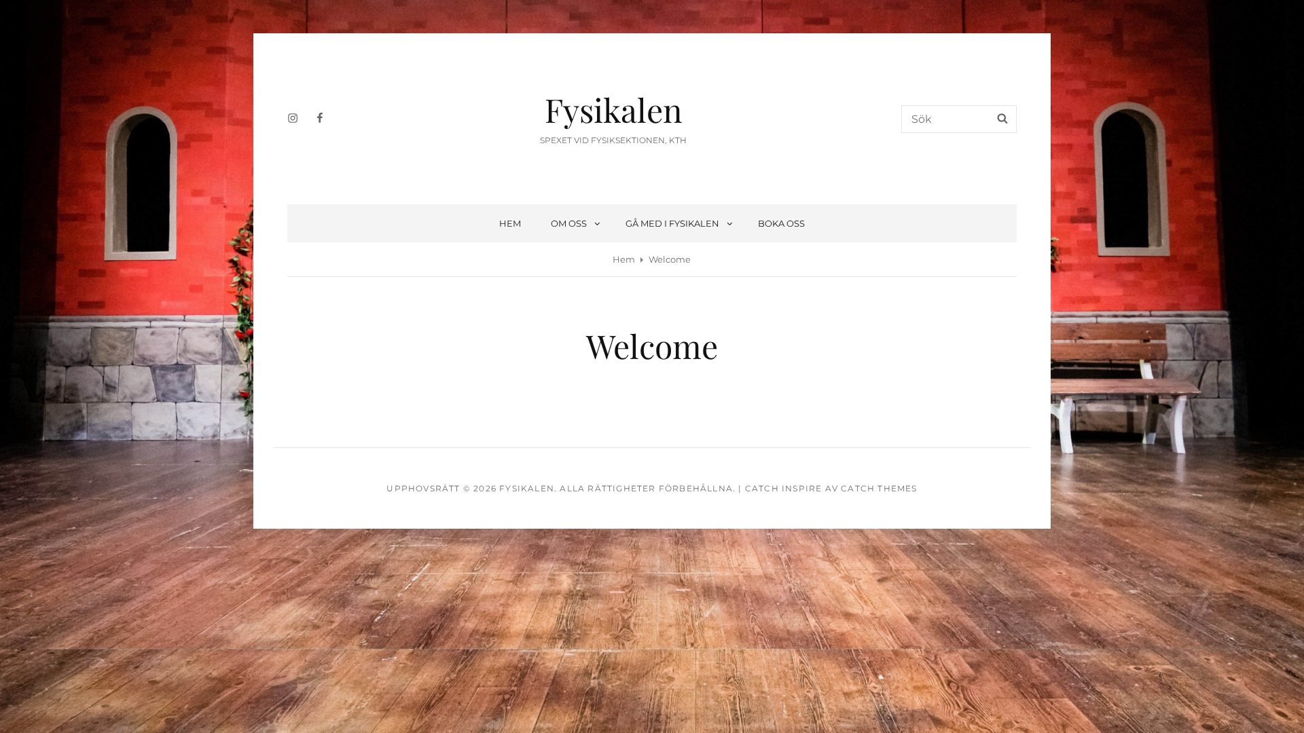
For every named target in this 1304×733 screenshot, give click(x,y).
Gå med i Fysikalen (672, 223)
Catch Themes (879, 488)
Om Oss (569, 223)
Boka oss (781, 223)
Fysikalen (614, 109)
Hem (510, 223)
